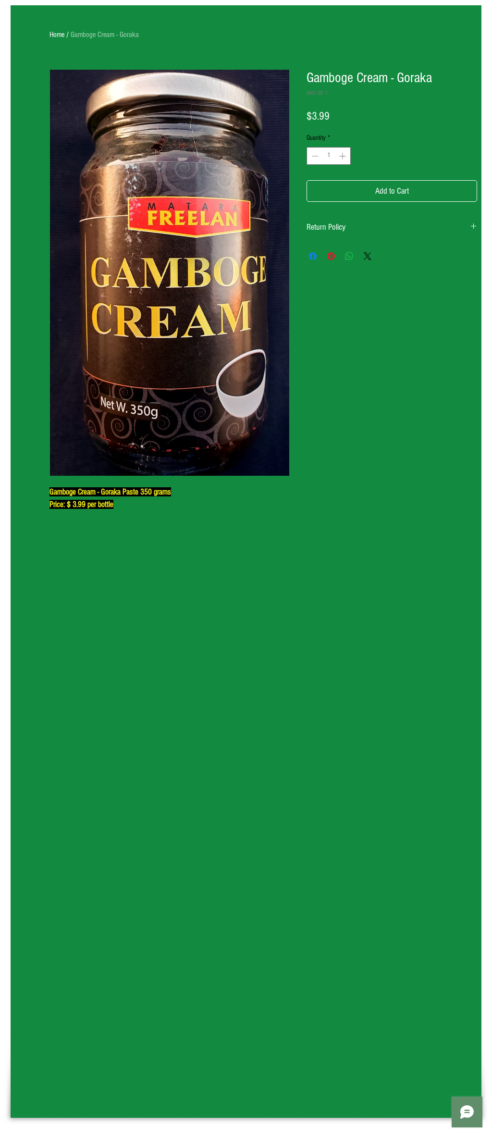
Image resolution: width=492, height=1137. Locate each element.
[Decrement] (314, 156)
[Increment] (343, 156)
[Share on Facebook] (313, 256)
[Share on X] (367, 256)
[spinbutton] (328, 156)
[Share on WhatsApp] (349, 256)
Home (56, 34)
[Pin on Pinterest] (331, 256)
